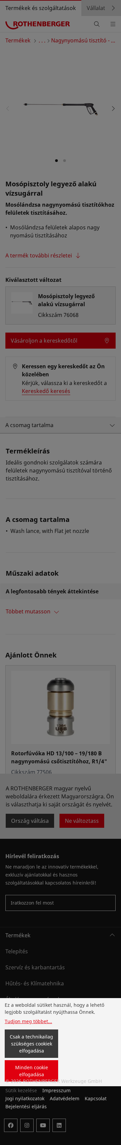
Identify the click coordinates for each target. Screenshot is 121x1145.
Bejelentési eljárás (26, 1106)
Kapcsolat (96, 1098)
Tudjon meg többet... (28, 1021)
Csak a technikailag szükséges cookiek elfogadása (31, 1043)
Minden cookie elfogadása (31, 1071)
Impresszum (56, 1090)
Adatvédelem (64, 1098)
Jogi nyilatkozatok (24, 1098)
